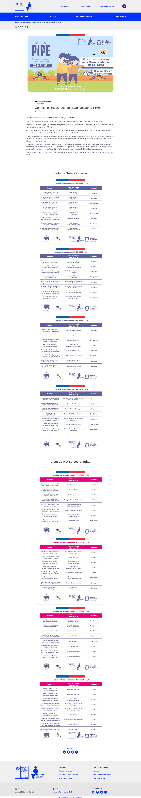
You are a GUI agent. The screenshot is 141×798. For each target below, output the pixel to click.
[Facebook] (97, 792)
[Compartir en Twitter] (64, 752)
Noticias (53, 16)
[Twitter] (93, 792)
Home (17, 22)
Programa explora (65, 771)
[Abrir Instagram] (76, 752)
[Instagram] (105, 792)
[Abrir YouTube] (72, 752)
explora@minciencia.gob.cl (62, 792)
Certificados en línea (106, 6)
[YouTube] (101, 792)
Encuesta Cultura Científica (68, 774)
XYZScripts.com (78, 797)
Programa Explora (83, 6)
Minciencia (64, 6)
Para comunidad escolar (85, 16)
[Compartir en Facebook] (68, 752)
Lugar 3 (22, 22)
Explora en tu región (22, 16)
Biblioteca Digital (119, 16)
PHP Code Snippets (63, 797)
